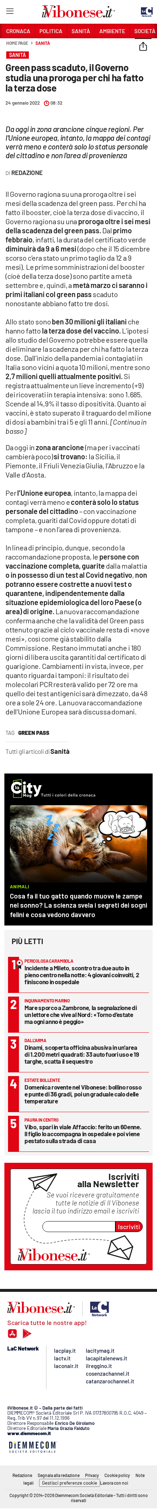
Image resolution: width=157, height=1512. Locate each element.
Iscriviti (129, 1227)
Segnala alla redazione (59, 1475)
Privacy (92, 1475)
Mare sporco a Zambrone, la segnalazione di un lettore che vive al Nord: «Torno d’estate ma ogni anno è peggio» (80, 1014)
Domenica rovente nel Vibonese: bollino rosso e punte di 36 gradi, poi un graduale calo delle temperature (83, 1093)
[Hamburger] (9, 12)
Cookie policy (117, 1475)
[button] (143, 47)
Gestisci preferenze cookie (69, 1483)
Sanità (42, 43)
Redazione (22, 1475)
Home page (17, 43)
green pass (33, 732)
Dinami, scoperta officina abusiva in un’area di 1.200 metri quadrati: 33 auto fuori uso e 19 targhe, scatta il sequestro (81, 1054)
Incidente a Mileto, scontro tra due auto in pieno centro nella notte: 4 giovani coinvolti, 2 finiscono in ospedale (81, 974)
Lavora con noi (114, 1482)
